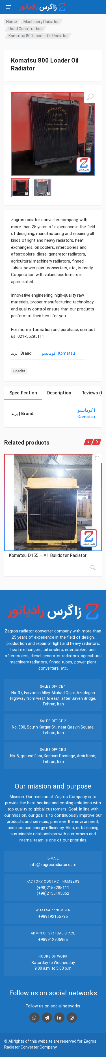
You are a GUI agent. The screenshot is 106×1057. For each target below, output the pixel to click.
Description (59, 393)
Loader (19, 371)
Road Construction (25, 28)
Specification (23, 393)
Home (11, 21)
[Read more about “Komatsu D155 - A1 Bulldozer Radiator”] (93, 568)
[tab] (23, 393)
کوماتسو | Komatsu (58, 353)
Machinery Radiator (41, 21)
